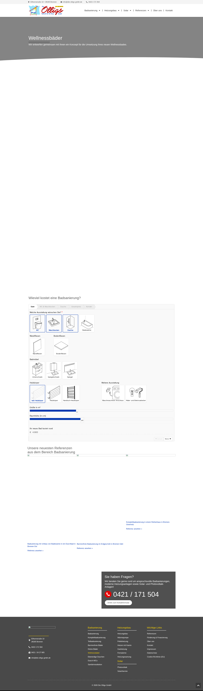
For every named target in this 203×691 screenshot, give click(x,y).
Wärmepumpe (122, 638)
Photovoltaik (122, 667)
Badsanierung (90, 10)
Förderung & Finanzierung (157, 638)
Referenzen (140, 10)
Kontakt (169, 10)
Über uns (157, 10)
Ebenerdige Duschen (96, 657)
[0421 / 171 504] (108, 594)
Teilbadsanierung (94, 641)
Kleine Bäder (93, 649)
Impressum (151, 649)
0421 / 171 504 (136, 594)
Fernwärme (121, 653)
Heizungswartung (124, 657)
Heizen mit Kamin (124, 645)
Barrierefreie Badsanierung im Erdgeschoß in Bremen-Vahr (100, 544)
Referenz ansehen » (35, 551)
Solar (125, 10)
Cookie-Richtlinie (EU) (156, 657)
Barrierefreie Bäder (95, 645)
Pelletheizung (122, 641)
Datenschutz (152, 653)
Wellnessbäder (94, 653)
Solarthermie (122, 671)
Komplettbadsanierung (96, 638)
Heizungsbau (110, 10)
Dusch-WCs (92, 661)
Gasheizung (122, 649)
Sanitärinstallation (95, 665)
